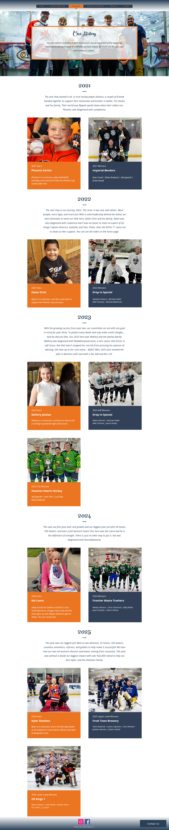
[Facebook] (87, 821)
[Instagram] (80, 821)
